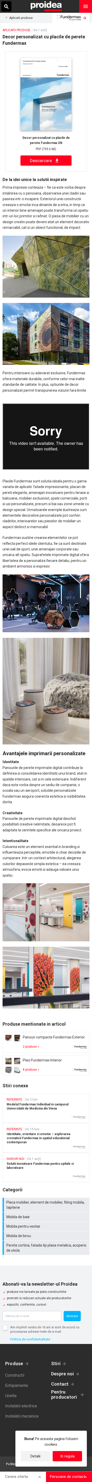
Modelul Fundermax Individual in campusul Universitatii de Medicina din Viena (46, 1108)
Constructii (14, 1375)
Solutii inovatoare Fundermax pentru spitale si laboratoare (46, 1167)
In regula (67, 1456)
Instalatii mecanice (22, 1416)
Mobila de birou (46, 1235)
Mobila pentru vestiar (46, 1226)
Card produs (46, 1042)
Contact (60, 1384)
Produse (14, 1363)
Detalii (35, 1456)
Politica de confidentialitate (30, 1339)
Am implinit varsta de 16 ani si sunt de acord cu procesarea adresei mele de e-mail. (44, 1329)
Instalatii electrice (21, 1406)
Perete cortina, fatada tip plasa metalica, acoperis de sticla (46, 1248)
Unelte (11, 1395)
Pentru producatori (64, 1394)
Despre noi (62, 1373)
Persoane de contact (67, 1476)
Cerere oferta (16, 1476)
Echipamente (16, 1385)
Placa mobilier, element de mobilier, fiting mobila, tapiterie (46, 1205)
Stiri (56, 1363)
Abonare (72, 1316)
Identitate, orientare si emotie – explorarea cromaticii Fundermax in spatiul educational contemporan (46, 1137)
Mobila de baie (46, 1216)
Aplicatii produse (21, 18)
